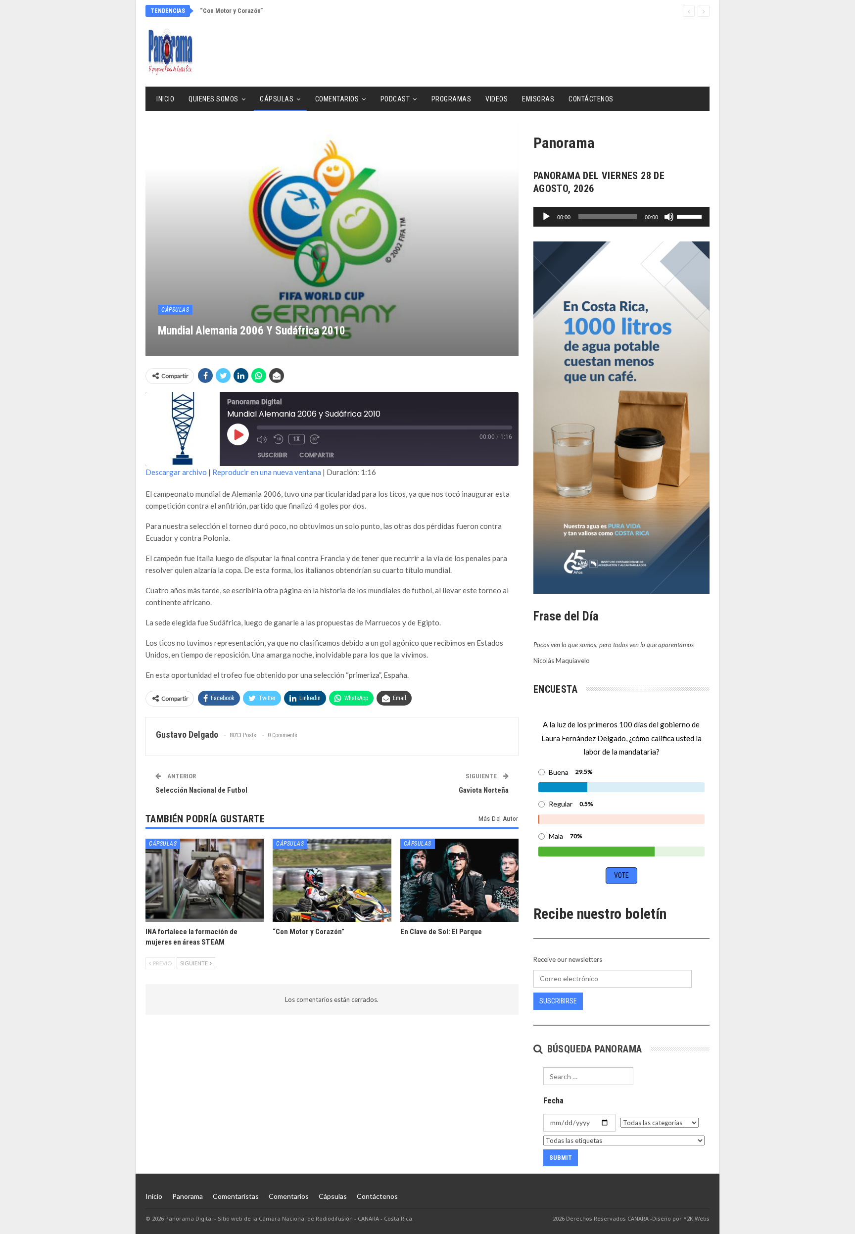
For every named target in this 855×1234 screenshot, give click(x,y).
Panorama (187, 1196)
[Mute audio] (263, 439)
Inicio (165, 99)
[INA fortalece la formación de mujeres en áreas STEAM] (204, 880)
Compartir (316, 455)
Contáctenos (591, 99)
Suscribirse (558, 1001)
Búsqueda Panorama (593, 1049)
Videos (496, 99)
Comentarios (337, 99)
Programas (451, 99)
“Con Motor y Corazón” (231, 10)
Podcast (395, 99)
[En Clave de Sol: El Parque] (459, 880)
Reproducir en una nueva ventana (266, 472)
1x (296, 438)
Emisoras (538, 99)
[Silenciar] (669, 217)
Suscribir (272, 455)
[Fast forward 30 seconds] (316, 439)
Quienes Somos (213, 99)
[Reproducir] (546, 217)
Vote (621, 875)
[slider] (691, 216)
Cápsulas (276, 99)
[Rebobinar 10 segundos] (279, 439)
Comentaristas (236, 1196)
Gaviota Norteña (484, 790)
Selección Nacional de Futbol (201, 790)
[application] (621, 217)
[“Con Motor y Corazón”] (332, 880)
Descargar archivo (176, 472)
